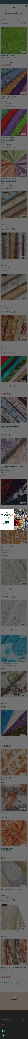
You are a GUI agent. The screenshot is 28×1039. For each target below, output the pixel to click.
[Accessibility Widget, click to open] (3, 1031)
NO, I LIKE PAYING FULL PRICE (7, 523)
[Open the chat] (3, 1035)
